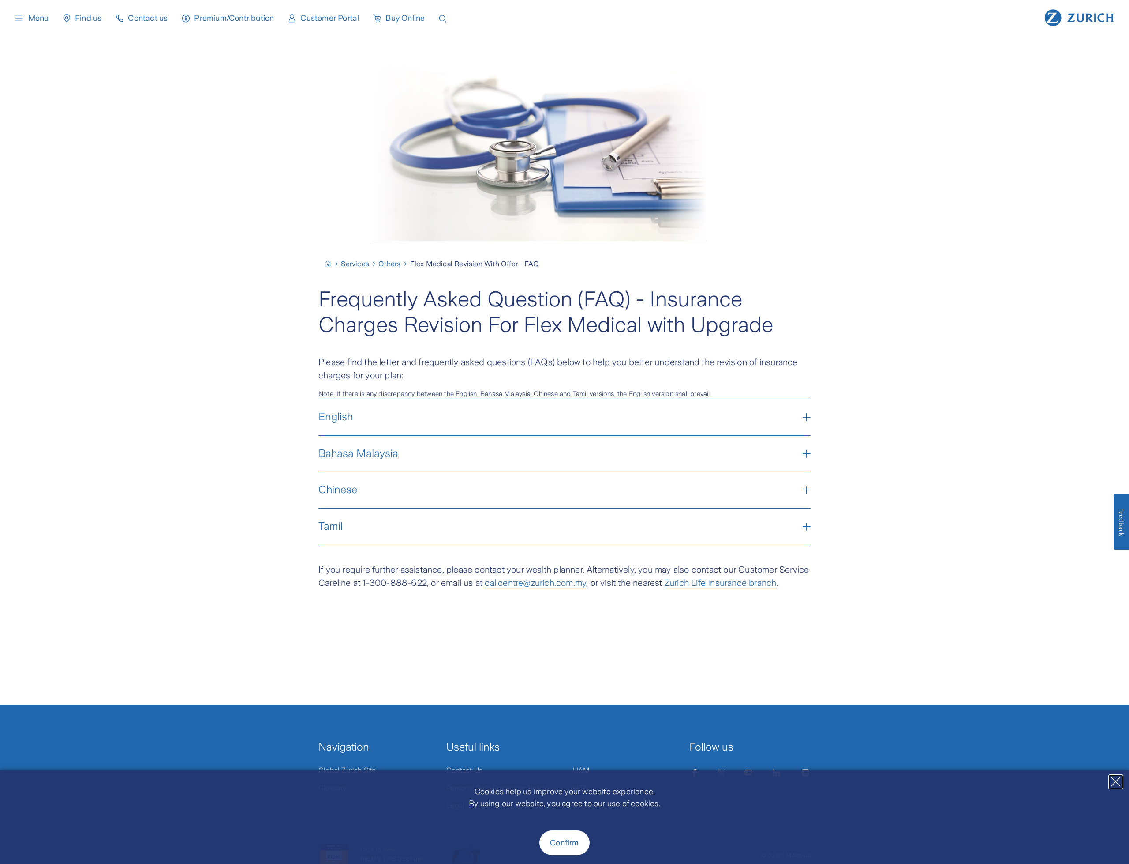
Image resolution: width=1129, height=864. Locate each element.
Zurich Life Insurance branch (721, 583)
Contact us (148, 18)
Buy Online (405, 18)
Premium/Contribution (234, 18)
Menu (38, 18)
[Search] (443, 17)
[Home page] (1079, 17)
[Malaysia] (331, 264)
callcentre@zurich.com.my (535, 583)
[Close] (1116, 782)
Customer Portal (329, 18)
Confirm (564, 842)
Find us (88, 18)
